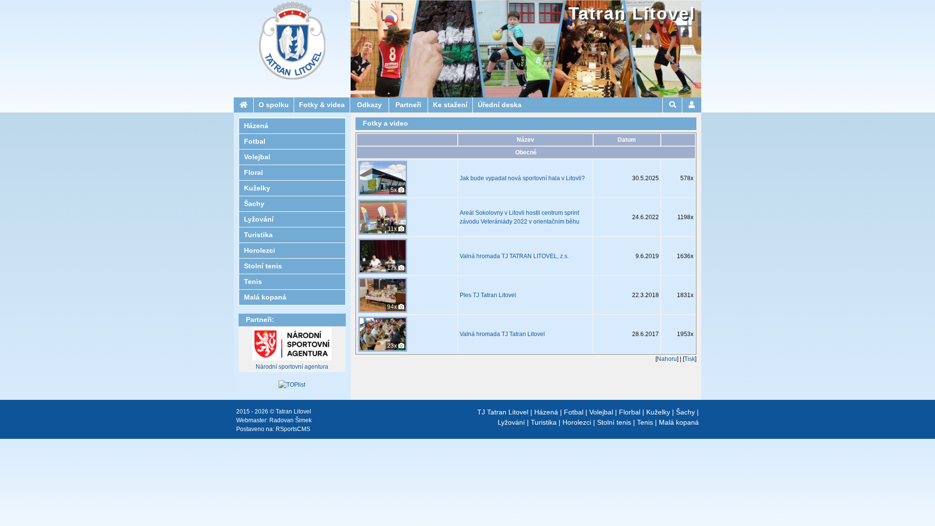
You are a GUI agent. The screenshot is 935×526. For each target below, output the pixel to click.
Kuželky (658, 412)
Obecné (526, 152)
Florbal (629, 412)
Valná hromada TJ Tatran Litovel (502, 334)
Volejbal (601, 412)
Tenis (645, 422)
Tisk (689, 359)
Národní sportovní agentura (292, 366)
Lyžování (511, 422)
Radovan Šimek (290, 420)
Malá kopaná (679, 422)
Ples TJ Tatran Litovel (488, 295)
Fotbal (573, 412)
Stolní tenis (614, 422)
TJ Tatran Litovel (502, 412)
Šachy (685, 412)
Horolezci (576, 422)
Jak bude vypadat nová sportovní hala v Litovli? (522, 178)
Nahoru (667, 359)
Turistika (544, 422)
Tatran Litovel (631, 13)
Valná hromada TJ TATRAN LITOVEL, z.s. (514, 256)
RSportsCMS (293, 429)
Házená (546, 412)
